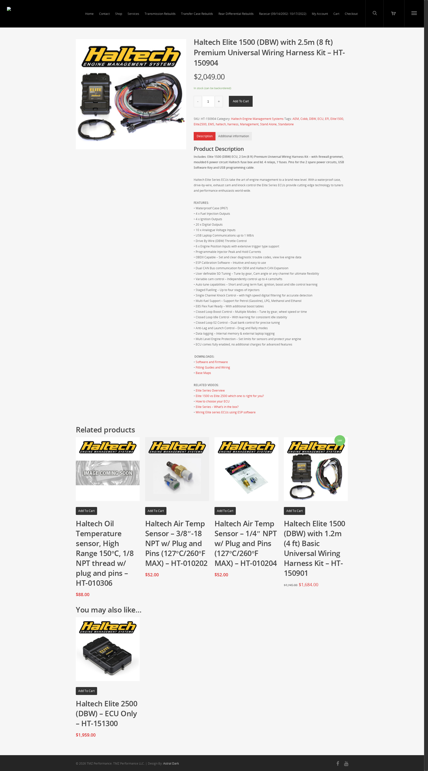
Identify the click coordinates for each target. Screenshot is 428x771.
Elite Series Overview (210, 390)
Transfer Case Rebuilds (197, 14)
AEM (296, 119)
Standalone (286, 124)
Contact (104, 14)
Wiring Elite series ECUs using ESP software (226, 412)
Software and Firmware (212, 362)
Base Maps (203, 373)
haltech (221, 124)
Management (249, 124)
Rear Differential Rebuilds (236, 14)
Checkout (351, 14)
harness (233, 124)
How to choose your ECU (213, 401)
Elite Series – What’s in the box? (217, 407)
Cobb (304, 119)
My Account (320, 14)
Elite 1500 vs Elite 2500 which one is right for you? (230, 396)
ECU (320, 119)
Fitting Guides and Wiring (213, 367)
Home (89, 14)
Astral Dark (171, 763)
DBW (312, 119)
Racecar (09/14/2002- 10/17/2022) (282, 14)
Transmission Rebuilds (160, 14)
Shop (118, 14)
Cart (336, 14)
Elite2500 (200, 124)
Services (133, 14)
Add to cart (241, 101)
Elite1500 (336, 119)
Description (205, 136)
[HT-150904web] (131, 94)
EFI (327, 119)
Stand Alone (268, 124)
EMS (211, 124)
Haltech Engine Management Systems (257, 119)
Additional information (233, 136)
